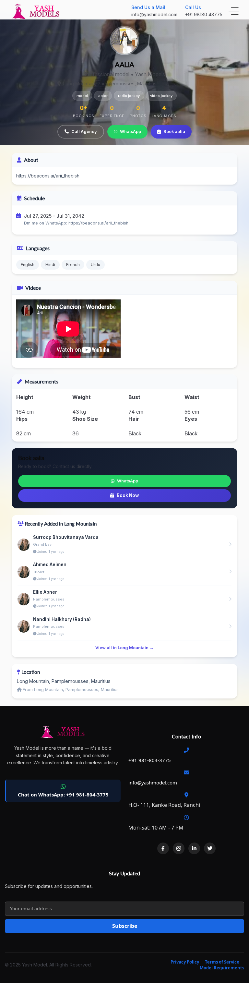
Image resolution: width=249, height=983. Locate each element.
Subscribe (124, 925)
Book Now (128, 495)
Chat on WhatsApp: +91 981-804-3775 (63, 794)
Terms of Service (222, 962)
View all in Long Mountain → (124, 647)
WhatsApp (130, 131)
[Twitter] (210, 848)
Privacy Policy (185, 962)
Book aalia (174, 131)
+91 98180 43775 (203, 14)
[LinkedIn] (194, 848)
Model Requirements (222, 968)
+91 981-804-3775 (149, 760)
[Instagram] (178, 848)
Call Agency (84, 131)
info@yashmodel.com (154, 14)
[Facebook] (163, 848)
